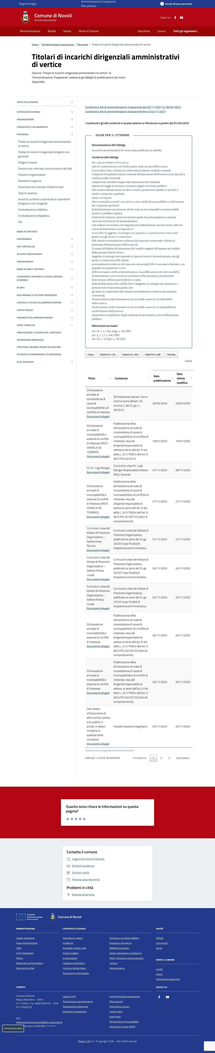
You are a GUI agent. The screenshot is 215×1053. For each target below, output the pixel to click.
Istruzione (144, 31)
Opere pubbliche (26, 325)
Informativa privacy (119, 1006)
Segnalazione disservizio (75, 1006)
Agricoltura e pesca (73, 938)
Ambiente (68, 943)
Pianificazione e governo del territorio (39, 332)
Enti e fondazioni (25, 953)
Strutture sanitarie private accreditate (39, 347)
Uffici (18, 948)
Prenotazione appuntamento (78, 1001)
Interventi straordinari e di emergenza (39, 354)
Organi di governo (25, 938)
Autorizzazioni (70, 958)
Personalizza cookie (13, 1028)
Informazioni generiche (168, 979)
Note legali (115, 1016)
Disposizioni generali (28, 111)
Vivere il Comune (89, 31)
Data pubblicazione (162, 378)
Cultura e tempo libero (74, 968)
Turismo (113, 963)
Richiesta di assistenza (74, 1011)
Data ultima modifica (182, 378)
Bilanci (21, 287)
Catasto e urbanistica (74, 963)
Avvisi (159, 948)
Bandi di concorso (27, 231)
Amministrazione (30, 31)
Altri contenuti (25, 361)
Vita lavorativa (116, 968)
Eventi (159, 974)
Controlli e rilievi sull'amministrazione (39, 302)
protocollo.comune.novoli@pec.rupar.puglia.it (39, 1022)
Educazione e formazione (76, 973)
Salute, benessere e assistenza (125, 953)
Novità (52, 31)
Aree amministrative (26, 943)
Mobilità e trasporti (119, 948)
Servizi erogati (25, 310)
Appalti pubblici (71, 953)
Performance (24, 239)
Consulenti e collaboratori (32, 127)
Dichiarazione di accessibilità (124, 1021)
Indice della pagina (27, 102)
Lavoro (161, 31)
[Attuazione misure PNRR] (30, 917)
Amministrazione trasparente (58, 44)
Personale (82, 44)
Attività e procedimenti (29, 254)
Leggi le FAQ (69, 996)
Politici (19, 958)
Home (35, 44)
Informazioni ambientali (30, 339)
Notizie (159, 938)
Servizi (67, 31)
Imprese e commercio (120, 943)
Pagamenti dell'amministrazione (35, 317)
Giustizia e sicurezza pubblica (124, 938)
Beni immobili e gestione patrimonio (37, 295)
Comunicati (162, 943)
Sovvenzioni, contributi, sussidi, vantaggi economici (40, 278)
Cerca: (188, 361)
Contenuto (121, 378)
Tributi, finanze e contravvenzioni (126, 958)
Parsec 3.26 (84, 1041)
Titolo (91, 378)
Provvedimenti (25, 261)
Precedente (139, 758)
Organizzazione (25, 119)
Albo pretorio (88, 6)
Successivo (182, 758)
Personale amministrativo (29, 963)
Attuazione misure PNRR (122, 1026)
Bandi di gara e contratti (30, 269)
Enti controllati (26, 246)
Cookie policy (116, 1011)
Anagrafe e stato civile (74, 948)
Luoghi (159, 969)
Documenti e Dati (25, 968)
